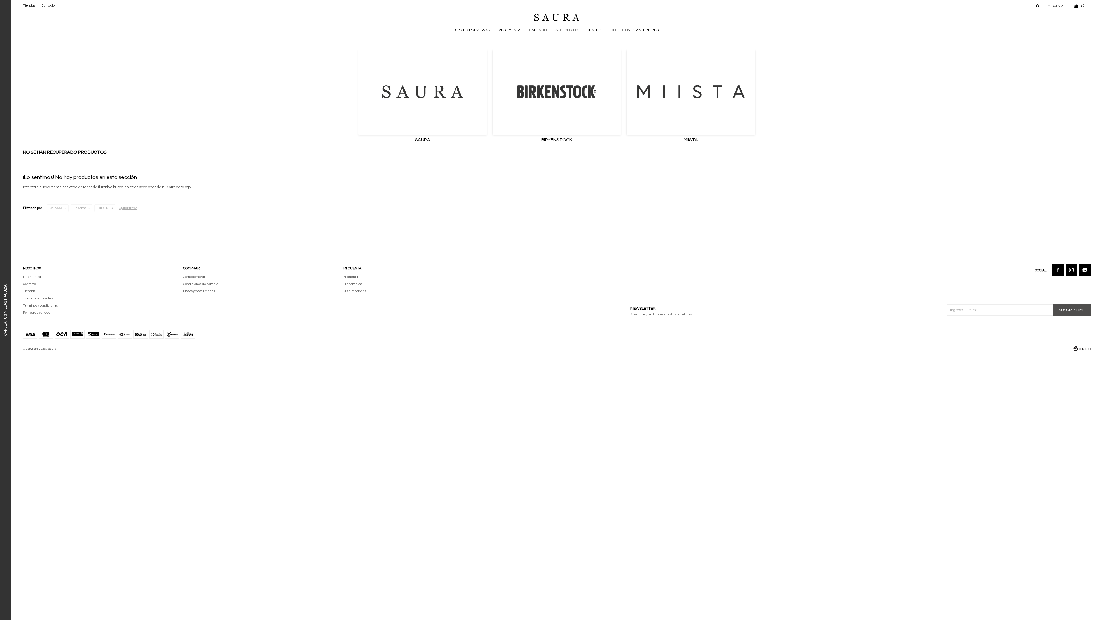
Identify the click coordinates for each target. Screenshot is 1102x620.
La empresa (32, 276)
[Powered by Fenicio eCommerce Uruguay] (1082, 348)
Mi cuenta (350, 276)
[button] (1038, 5)
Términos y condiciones (40, 305)
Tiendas (29, 5)
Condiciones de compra (200, 284)
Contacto (48, 5)
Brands (594, 30)
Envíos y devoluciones (199, 291)
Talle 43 (103, 208)
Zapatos (79, 208)
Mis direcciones (354, 291)
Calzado (538, 30)
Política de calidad (37, 312)
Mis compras (352, 284)
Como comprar (194, 276)
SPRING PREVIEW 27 (472, 30)
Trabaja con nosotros (38, 298)
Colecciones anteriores (635, 30)
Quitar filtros (128, 208)
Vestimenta (510, 30)
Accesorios (566, 30)
